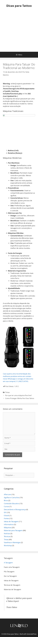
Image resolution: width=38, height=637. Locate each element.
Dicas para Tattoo (19, 6)
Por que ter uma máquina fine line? (18, 395)
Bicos (6, 500)
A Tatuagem (8, 562)
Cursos (6, 506)
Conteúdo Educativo (11, 503)
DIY (5, 512)
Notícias (7, 533)
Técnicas (7, 536)
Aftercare (7, 494)
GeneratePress (31, 634)
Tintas (7, 392)
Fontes (6, 518)
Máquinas (7, 527)
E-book (6, 515)
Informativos (9, 524)
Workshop (8, 545)
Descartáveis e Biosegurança (15, 509)
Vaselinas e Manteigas (12, 542)
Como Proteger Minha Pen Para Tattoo (19, 398)
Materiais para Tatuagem (13, 530)
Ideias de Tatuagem (11, 521)
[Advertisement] (19, 31)
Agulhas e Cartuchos (11, 497)
